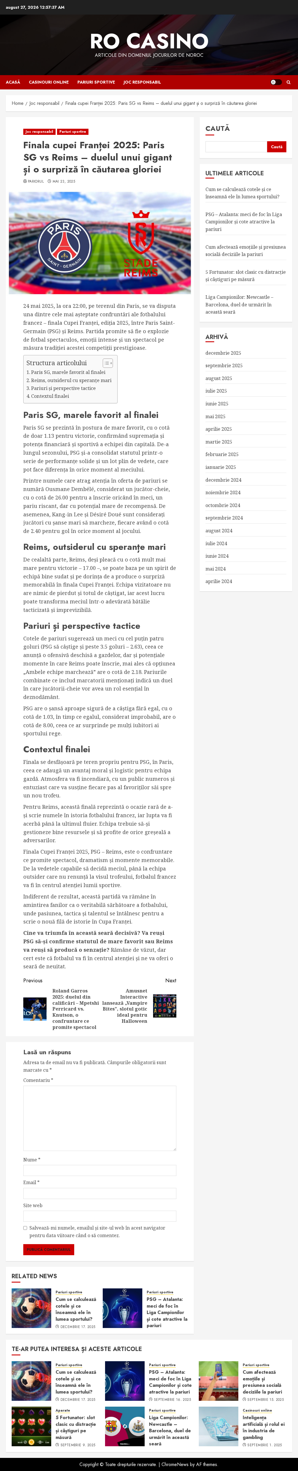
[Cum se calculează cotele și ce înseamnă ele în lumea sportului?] (31, 1308)
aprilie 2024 (218, 581)
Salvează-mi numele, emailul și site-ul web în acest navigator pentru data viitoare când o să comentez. (97, 1232)
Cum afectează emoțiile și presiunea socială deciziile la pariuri (262, 1382)
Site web (32, 1205)
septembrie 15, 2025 (265, 1400)
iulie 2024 (216, 543)
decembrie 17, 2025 (78, 1327)
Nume (31, 1159)
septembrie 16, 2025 (172, 1400)
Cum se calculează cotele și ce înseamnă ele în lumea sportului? (76, 1309)
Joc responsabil (142, 82)
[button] (288, 82)
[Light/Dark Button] (276, 82)
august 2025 (218, 378)
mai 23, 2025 (64, 181)
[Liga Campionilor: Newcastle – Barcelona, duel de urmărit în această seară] (125, 1426)
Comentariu (38, 1080)
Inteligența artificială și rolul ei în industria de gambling (264, 1427)
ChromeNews (175, 1464)
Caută (217, 128)
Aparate (63, 1410)
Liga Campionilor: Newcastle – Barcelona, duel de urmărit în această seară (239, 304)
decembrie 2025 (223, 353)
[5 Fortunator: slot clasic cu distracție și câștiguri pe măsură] (31, 1426)
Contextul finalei (50, 396)
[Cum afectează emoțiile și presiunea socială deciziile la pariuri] (218, 1381)
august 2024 (218, 530)
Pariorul (36, 181)
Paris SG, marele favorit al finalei (68, 372)
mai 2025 (215, 416)
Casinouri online (49, 82)
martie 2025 (218, 442)
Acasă (13, 82)
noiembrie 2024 (222, 492)
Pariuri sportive (96, 82)
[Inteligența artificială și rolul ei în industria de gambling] (218, 1426)
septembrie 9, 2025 (78, 1445)
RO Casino (149, 41)
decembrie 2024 (223, 480)
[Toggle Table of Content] (104, 363)
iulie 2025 (216, 391)
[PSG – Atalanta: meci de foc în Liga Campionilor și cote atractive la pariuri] (122, 1308)
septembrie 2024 (224, 518)
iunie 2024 (216, 556)
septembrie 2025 (224, 365)
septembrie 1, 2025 (264, 1445)
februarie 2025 (222, 454)
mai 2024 (215, 569)
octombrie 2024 (222, 505)
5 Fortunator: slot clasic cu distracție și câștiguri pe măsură (245, 276)
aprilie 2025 (218, 429)
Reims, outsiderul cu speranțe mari (71, 380)
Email (31, 1182)
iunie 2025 (216, 403)
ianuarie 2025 (220, 467)
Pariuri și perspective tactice (63, 388)
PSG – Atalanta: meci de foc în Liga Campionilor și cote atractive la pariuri (167, 1312)
